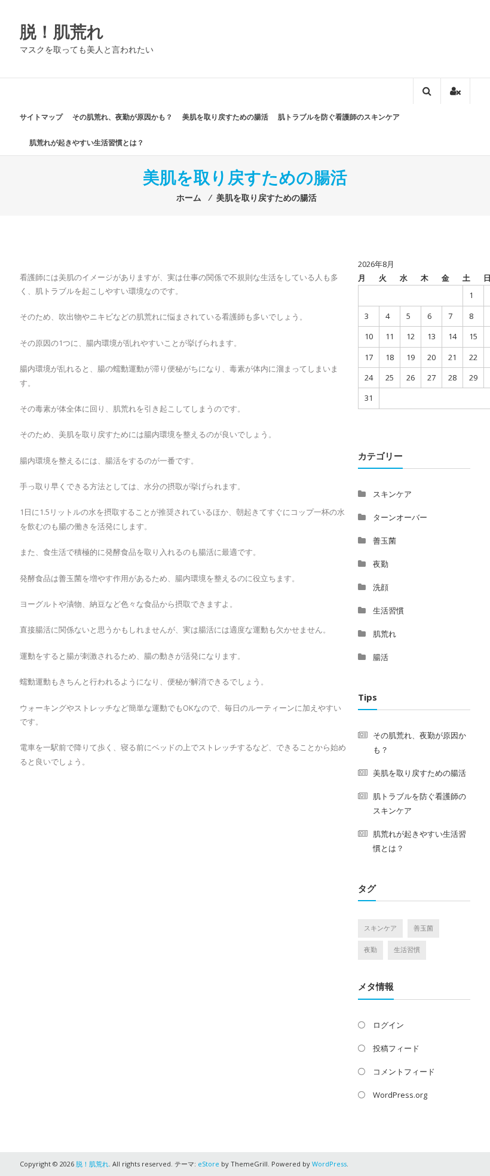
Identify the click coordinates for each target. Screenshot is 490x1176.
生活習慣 (388, 610)
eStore (208, 1163)
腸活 (380, 657)
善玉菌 (384, 540)
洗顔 (380, 587)
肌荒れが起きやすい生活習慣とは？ (86, 142)
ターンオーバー (400, 517)
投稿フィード (396, 1048)
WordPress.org (400, 1094)
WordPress (329, 1163)
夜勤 (380, 563)
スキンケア (392, 494)
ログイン (388, 1025)
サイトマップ (41, 117)
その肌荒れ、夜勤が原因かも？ (122, 117)
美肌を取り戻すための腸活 (225, 117)
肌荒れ (384, 633)
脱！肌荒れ (62, 31)
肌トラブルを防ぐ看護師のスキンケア (339, 117)
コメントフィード (404, 1071)
